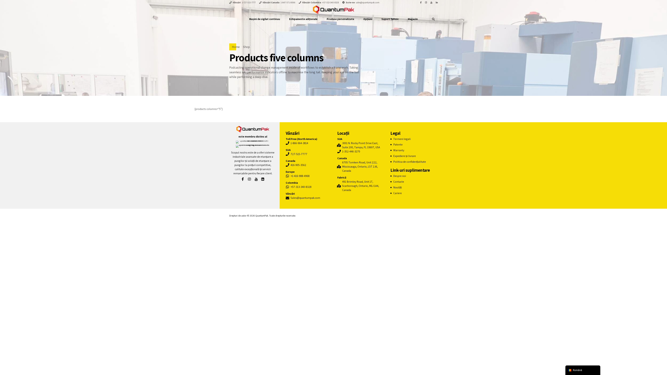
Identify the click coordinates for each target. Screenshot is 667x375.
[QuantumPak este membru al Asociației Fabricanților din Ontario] (253, 142)
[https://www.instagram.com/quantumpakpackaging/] (426, 2)
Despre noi (399, 176)
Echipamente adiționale (303, 19)
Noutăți (397, 187)
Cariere (397, 193)
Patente (398, 144)
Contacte (398, 182)
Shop (246, 47)
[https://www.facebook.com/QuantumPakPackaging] (421, 2)
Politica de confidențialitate (409, 162)
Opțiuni (367, 19)
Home (236, 47)
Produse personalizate (340, 19)
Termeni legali (402, 139)
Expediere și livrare (404, 156)
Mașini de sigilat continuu (264, 19)
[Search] (433, 19)
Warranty (398, 150)
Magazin (413, 19)
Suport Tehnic (390, 19)
